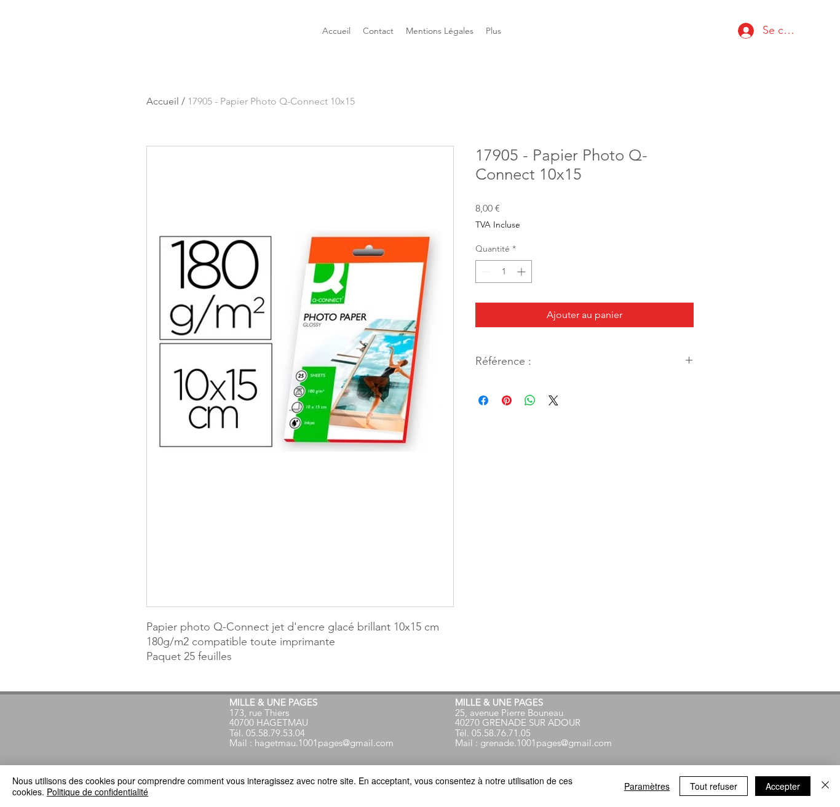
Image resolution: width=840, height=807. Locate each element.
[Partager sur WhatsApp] (530, 400)
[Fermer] (825, 786)
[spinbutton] (504, 271)
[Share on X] (553, 400)
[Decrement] (485, 271)
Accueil (162, 101)
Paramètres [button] (647, 786)
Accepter (783, 786)
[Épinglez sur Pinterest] (506, 400)
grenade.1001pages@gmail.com (546, 743)
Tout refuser (713, 786)
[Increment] (522, 271)
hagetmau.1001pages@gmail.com (324, 743)
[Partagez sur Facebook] (483, 400)
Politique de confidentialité (97, 791)
